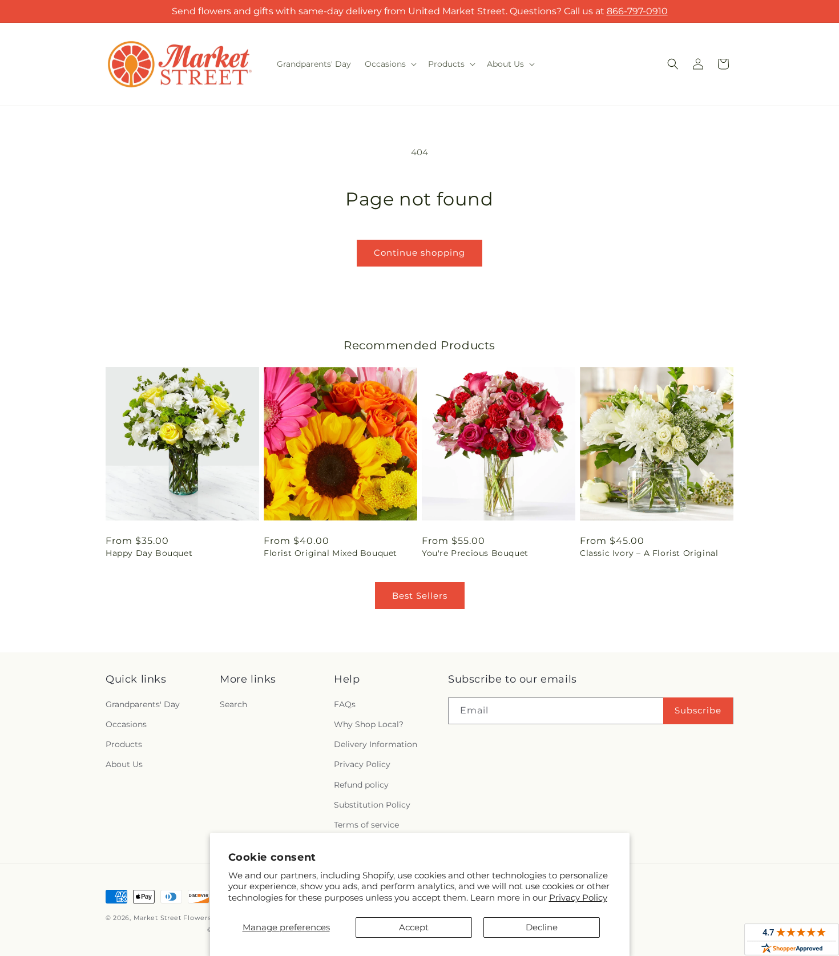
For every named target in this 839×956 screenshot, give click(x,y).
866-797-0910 (637, 11)
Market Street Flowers (172, 918)
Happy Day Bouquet (149, 553)
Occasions (126, 724)
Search (233, 704)
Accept (414, 927)
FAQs (345, 704)
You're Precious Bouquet (475, 553)
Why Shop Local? (369, 724)
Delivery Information (375, 744)
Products (124, 744)
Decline (542, 927)
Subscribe (698, 710)
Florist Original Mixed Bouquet (330, 553)
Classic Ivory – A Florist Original (649, 553)
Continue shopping (419, 252)
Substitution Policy (372, 805)
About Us (124, 764)
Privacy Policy (578, 897)
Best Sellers (419, 595)
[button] (389, 64)
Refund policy (361, 785)
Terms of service (366, 825)
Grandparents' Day (143, 704)
